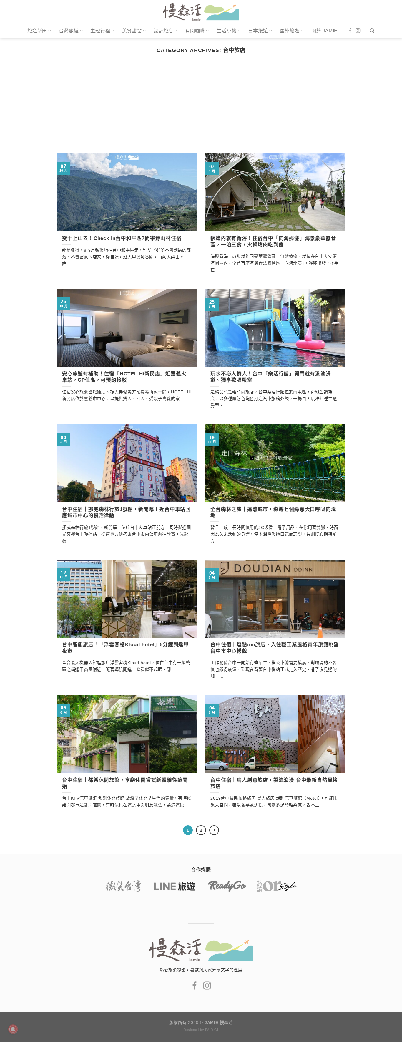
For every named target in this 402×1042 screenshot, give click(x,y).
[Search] (372, 30)
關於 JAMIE (324, 30)
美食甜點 (132, 30)
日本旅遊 (258, 30)
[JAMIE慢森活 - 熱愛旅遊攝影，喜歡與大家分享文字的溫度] (201, 12)
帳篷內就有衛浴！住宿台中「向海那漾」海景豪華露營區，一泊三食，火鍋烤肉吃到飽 (273, 242)
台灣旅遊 (69, 30)
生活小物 (226, 30)
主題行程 (100, 30)
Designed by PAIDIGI (201, 1029)
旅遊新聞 (37, 30)
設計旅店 (163, 30)
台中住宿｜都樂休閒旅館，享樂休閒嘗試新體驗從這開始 (125, 783)
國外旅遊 (290, 30)
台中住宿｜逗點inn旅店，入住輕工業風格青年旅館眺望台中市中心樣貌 (274, 648)
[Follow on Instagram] (358, 31)
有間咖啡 (195, 30)
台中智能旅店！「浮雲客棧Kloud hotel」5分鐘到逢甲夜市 (125, 648)
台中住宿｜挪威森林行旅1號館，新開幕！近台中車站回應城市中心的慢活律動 (126, 513)
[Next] (214, 830)
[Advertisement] (201, 109)
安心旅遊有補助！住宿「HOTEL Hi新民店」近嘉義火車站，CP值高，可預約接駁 (124, 377)
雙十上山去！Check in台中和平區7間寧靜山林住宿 (122, 238)
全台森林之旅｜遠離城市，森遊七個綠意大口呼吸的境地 (273, 513)
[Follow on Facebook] (350, 31)
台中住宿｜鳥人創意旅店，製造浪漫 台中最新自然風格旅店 (274, 783)
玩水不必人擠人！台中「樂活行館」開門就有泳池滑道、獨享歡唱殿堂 (270, 377)
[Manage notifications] (13, 1029)
